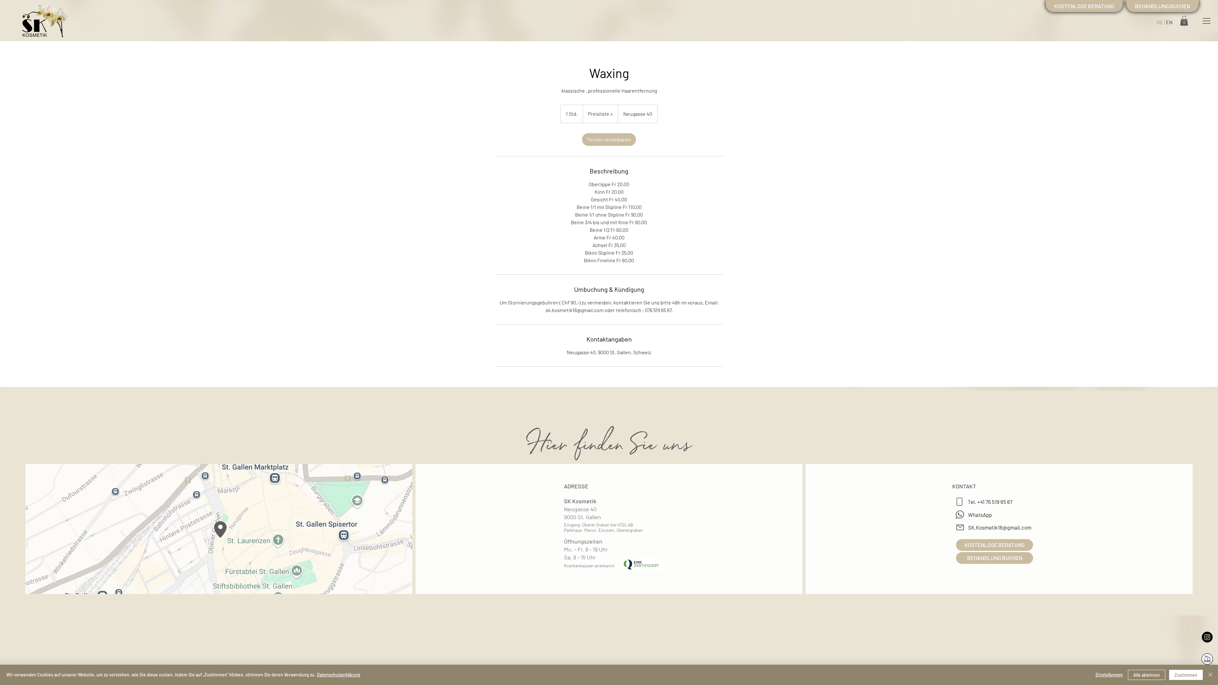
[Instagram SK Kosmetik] (1207, 637)
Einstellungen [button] (1109, 674)
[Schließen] (1210, 675)
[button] (1206, 20)
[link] (609, 139)
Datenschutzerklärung (338, 674)
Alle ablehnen (1146, 675)
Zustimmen (1186, 675)
